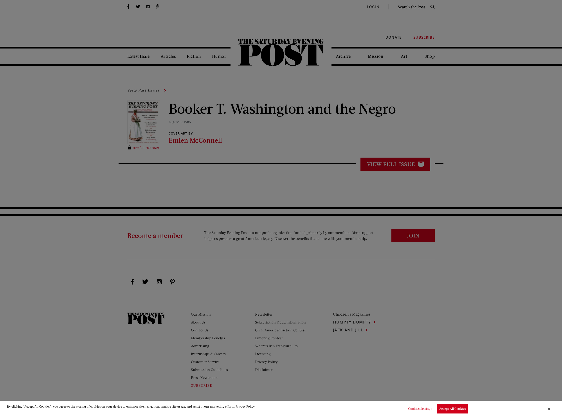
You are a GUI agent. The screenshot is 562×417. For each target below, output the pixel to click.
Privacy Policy (245, 406)
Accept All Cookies (452, 409)
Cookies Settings (420, 409)
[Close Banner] (549, 409)
